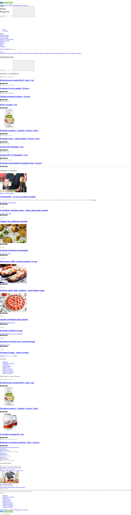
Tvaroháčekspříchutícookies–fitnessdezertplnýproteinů (24, 210)
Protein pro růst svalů (5, 447)
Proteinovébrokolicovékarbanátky (14, 250)
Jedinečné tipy (36, 53)
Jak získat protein (4, 35)
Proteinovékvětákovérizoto (11, 331)
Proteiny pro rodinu (55, 53)
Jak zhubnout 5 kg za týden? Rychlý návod (10, 467)
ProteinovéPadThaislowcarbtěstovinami (17, 341)
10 (13, 356)
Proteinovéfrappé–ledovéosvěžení (14, 353)
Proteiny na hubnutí (45, 53)
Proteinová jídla (15, 447)
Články (2, 42)
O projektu (5, 31)
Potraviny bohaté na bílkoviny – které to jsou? (11, 470)
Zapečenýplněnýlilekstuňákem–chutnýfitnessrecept (22, 290)
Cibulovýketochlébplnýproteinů (13, 221)
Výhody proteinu (4, 36)
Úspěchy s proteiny (76, 53)
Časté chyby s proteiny (11, 53)
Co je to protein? (4, 38)
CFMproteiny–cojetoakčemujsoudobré (18, 197)
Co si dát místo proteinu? (6, 484)
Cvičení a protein (28, 53)
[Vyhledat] (24, 11)
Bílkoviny (2, 53)
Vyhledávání (7, 49)
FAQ (4, 29)
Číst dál (94, 200)
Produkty (2, 43)
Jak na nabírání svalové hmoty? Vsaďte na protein (12, 487)
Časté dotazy (20, 53)
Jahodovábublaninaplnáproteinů (14, 319)
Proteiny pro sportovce (65, 53)
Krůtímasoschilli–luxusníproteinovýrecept (18, 261)
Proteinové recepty (4, 40)
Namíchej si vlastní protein (6, 39)
